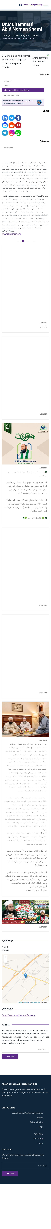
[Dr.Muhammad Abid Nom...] (25, 975)
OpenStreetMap (36, 1002)
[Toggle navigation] (45, 5)
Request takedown (11, 95)
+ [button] (5, 957)
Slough (7, 35)
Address (7, 81)
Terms (40, 1117)
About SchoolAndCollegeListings (27, 1113)
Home (35, 35)
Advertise (38, 1134)
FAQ (41, 1127)
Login (40, 1143)
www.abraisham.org (11, 233)
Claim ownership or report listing (16, 90)
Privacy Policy (36, 1122)
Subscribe (10, 1056)
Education (8, 147)
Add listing (38, 1138)
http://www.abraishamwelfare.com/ (18, 1015)
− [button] (5, 960)
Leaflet (20, 1002)
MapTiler (27, 1002)
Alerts (6, 85)
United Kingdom (21, 35)
